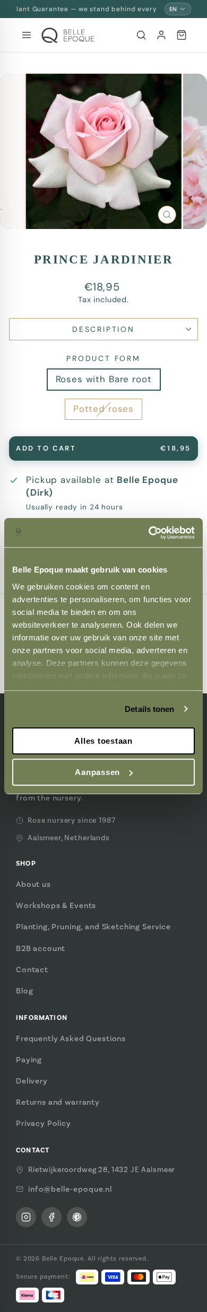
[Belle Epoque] (67, 35)
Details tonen (149, 709)
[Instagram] (26, 1217)
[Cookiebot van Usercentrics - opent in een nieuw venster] (149, 533)
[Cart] (181, 35)
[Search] (141, 35)
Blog (24, 991)
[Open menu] (26, 35)
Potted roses (103, 409)
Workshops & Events (56, 905)
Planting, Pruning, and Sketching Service (93, 926)
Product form (103, 358)
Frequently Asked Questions (71, 1038)
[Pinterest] (77, 1217)
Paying (29, 1059)
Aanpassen (97, 772)
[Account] (161, 35)
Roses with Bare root (104, 379)
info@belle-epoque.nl (70, 1189)
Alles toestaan (103, 740)
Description (103, 329)
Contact (32, 969)
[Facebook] (51, 1217)
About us (33, 884)
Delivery (32, 1081)
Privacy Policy (43, 1123)
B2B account (40, 948)
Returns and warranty (58, 1102)
